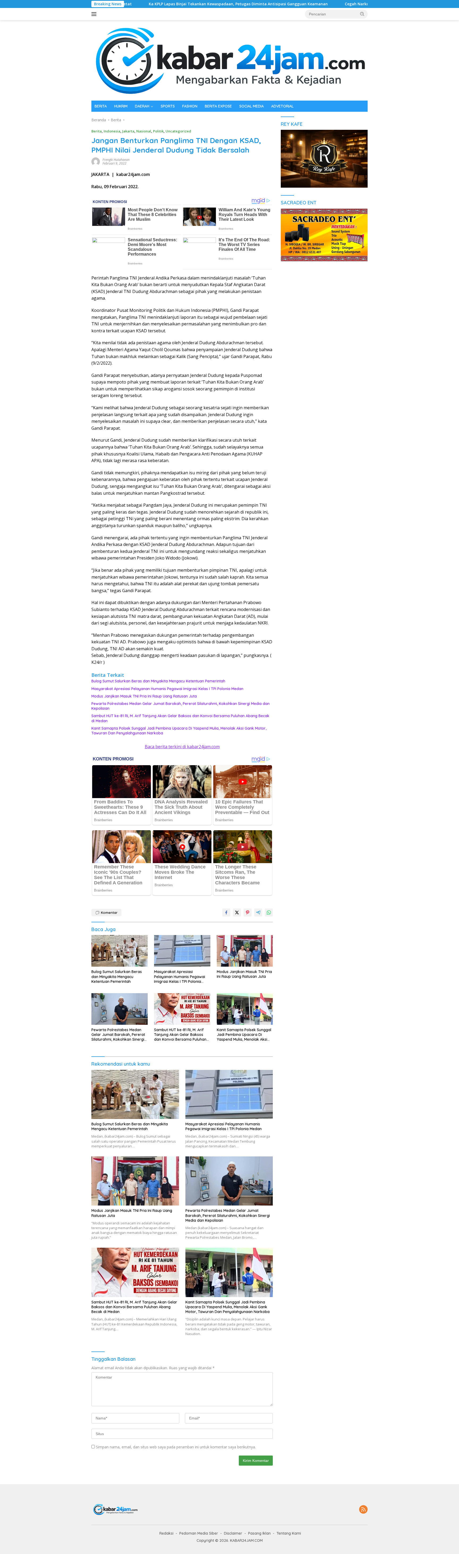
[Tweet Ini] (237, 912)
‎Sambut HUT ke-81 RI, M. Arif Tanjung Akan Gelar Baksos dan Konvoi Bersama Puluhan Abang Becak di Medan (180, 718)
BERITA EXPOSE (218, 106)
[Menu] (95, 14)
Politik (158, 131)
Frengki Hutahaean (116, 159)
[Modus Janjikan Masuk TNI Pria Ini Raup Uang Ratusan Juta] (245, 951)
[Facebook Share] (226, 912)
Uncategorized (178, 131)
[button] (362, 14)
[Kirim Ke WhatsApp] (269, 912)
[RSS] (363, 1509)
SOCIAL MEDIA (251, 106)
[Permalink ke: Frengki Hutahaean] (95, 161)
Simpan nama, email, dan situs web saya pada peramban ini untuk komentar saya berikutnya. (176, 1446)
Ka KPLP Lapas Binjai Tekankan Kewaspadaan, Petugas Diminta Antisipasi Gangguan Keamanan (169, 4)
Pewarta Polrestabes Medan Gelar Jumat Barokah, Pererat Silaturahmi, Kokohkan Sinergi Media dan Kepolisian (180, 706)
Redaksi (166, 1533)
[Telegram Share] (258, 912)
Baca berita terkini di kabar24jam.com (182, 747)
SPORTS (168, 106)
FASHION (189, 106)
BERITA (101, 106)
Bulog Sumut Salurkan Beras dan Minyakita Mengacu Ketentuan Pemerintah (158, 681)
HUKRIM (121, 106)
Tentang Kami (289, 1533)
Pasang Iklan (259, 1533)
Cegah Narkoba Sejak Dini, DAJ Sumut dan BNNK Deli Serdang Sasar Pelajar (345, 4)
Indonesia (112, 131)
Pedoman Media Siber (198, 1533)
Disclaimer (233, 1533)
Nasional (143, 131)
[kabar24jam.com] (229, 59)
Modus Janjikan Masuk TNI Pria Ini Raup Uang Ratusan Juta (144, 696)
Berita (96, 131)
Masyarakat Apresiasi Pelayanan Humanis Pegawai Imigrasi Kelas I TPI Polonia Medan (167, 688)
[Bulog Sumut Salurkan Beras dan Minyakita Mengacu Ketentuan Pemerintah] (119, 951)
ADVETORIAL (282, 106)
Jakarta (128, 131)
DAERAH (142, 106)
